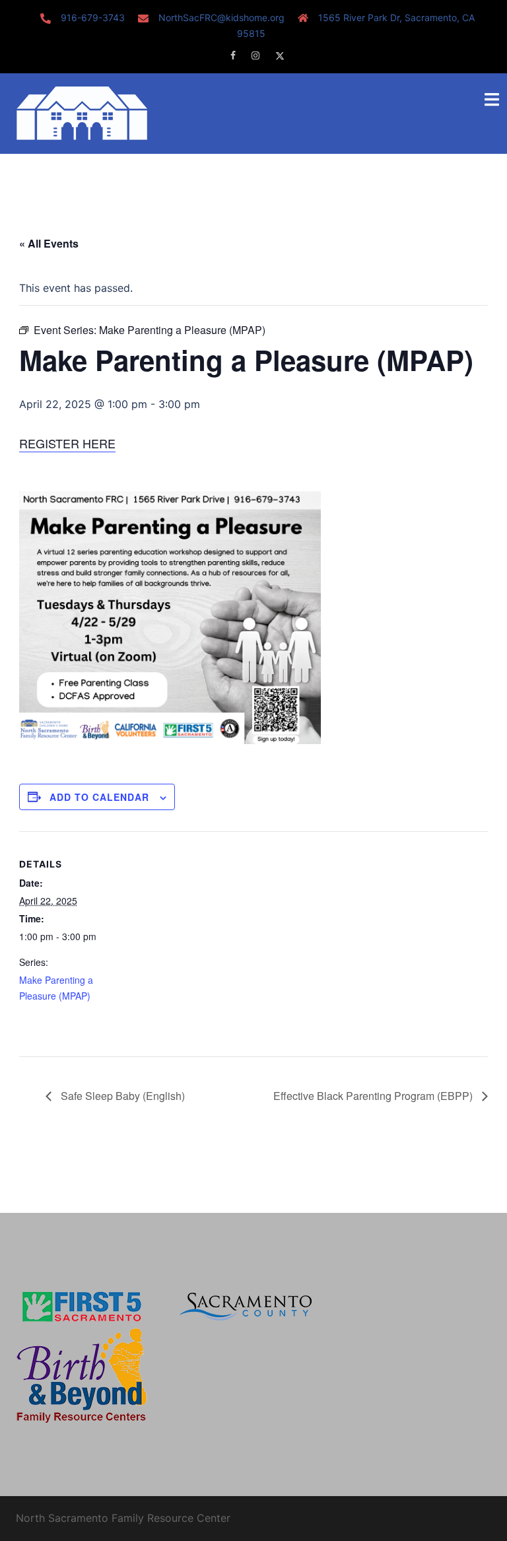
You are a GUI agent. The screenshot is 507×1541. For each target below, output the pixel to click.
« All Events (49, 243)
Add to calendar (99, 797)
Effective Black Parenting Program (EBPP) (374, 1095)
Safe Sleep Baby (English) (121, 1095)
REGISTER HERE (67, 443)
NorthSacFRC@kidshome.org (221, 17)
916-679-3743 (93, 17)
